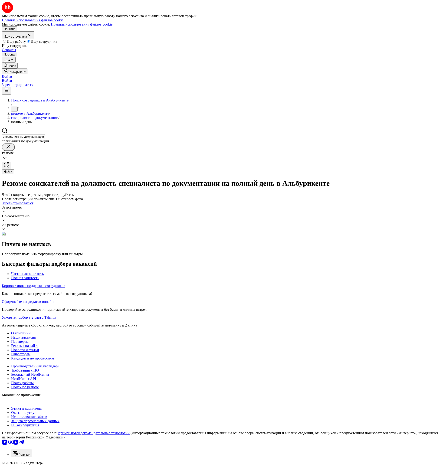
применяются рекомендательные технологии (94, 433)
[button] (7, 76)
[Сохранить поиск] (6, 165)
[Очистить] (8, 147)
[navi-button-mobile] (6, 91)
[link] (10, 66)
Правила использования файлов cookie (81, 24)
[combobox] (23, 136)
